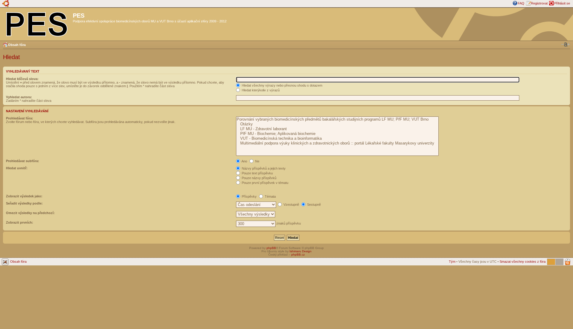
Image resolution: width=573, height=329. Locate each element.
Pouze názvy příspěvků (258, 178)
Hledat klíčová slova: (22, 79)
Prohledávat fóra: (19, 118)
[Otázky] (337, 124)
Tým (452, 261)
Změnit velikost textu (565, 44)
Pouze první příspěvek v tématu (264, 183)
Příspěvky (249, 196)
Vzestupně (291, 204)
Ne (256, 161)
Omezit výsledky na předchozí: (30, 213)
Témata (270, 196)
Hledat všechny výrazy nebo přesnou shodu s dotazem (281, 85)
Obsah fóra (17, 45)
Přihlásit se (562, 3)
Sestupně (313, 204)
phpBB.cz (298, 254)
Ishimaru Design (300, 251)
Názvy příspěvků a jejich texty (263, 168)
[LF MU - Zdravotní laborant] (337, 129)
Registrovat (539, 3)
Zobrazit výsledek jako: (24, 196)
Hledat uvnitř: (16, 168)
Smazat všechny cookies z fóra (523, 261)
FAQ (521, 3)
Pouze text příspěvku (257, 173)
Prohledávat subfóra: (22, 161)
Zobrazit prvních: (19, 222)
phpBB (271, 248)
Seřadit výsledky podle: (24, 203)
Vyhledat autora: (19, 97)
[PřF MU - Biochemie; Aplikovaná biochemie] (337, 133)
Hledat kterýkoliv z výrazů (260, 90)
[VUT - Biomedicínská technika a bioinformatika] (337, 138)
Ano (244, 161)
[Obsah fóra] (37, 23)
